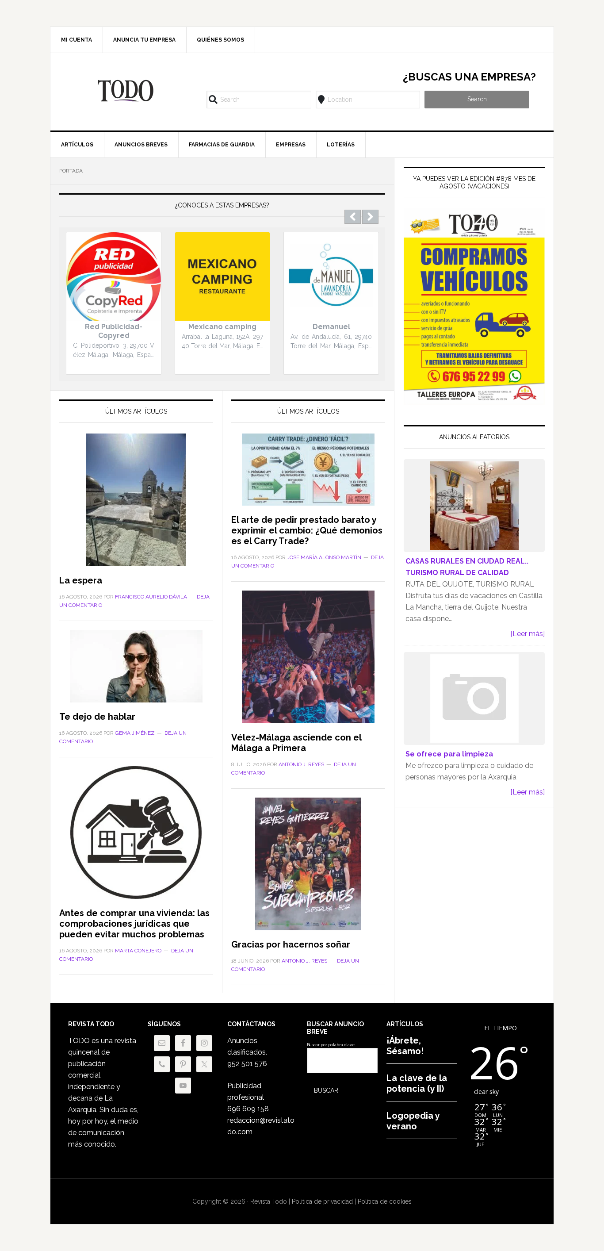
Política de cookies (385, 1201)
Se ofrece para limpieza (449, 754)
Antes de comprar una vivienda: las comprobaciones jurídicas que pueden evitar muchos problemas (134, 924)
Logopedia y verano (413, 1121)
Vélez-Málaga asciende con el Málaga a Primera (296, 742)
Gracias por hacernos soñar (290, 944)
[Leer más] (527, 633)
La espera (80, 580)
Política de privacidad (322, 1201)
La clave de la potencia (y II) (416, 1083)
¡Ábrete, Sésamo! (405, 1045)
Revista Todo (125, 91)
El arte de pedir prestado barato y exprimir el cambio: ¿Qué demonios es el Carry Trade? (306, 530)
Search (477, 99)
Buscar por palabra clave (331, 1045)
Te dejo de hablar (97, 716)
